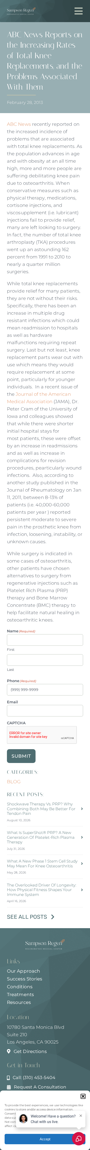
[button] (83, 1096)
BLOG (14, 781)
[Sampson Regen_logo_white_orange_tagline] (21, 9)
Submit (21, 756)
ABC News (19, 124)
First (11, 649)
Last (10, 669)
